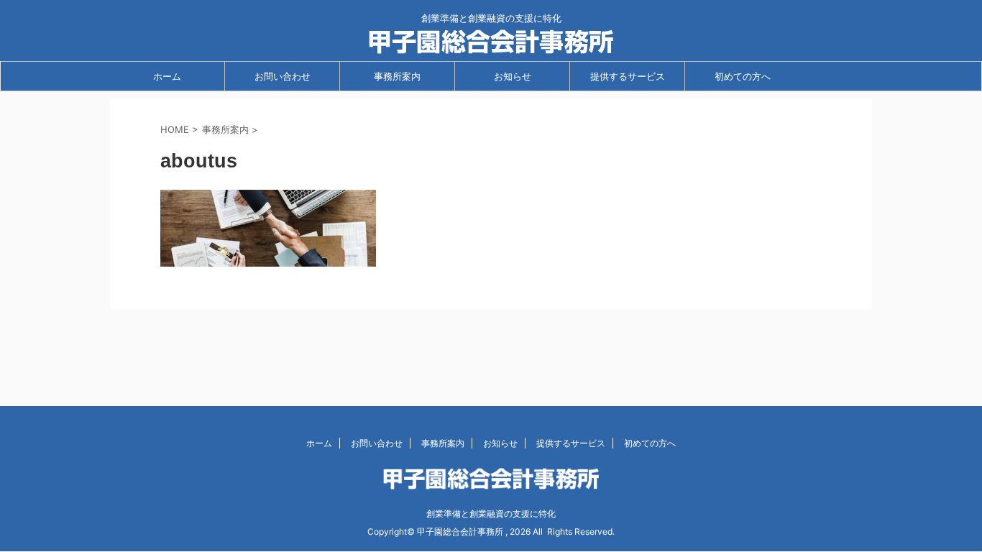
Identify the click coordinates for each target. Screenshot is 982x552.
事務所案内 (397, 76)
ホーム (167, 76)
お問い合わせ (282, 76)
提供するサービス (627, 76)
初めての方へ (743, 76)
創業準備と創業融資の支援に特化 (491, 513)
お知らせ (512, 76)
